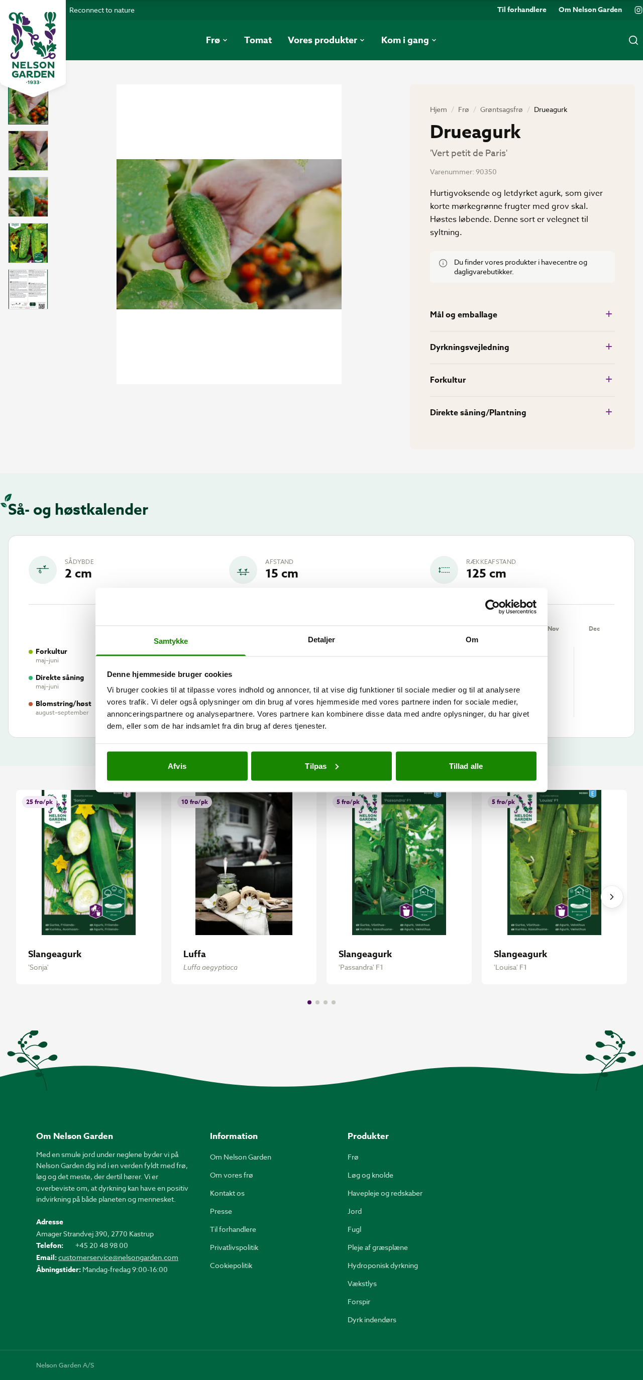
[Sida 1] (309, 1002)
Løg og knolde (370, 1175)
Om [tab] (472, 639)
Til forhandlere (522, 10)
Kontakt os (227, 1193)
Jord (355, 1211)
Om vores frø (231, 1175)
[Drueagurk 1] (28, 104)
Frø (463, 109)
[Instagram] (638, 10)
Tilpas (316, 765)
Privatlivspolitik (234, 1247)
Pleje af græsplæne (378, 1247)
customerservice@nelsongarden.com (118, 1257)
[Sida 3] (326, 1002)
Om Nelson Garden (590, 10)
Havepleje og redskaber (385, 1193)
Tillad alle (466, 765)
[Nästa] (612, 897)
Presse (221, 1211)
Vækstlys (362, 1283)
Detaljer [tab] (322, 639)
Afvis (177, 765)
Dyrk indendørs (372, 1319)
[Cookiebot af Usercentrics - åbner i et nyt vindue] (493, 606)
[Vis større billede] (229, 234)
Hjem (438, 109)
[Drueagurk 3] (28, 197)
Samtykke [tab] (171, 641)
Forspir (359, 1301)
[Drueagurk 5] (28, 289)
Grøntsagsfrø (501, 109)
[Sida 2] (317, 1002)
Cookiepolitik (231, 1265)
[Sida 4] (334, 1002)
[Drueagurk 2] (28, 151)
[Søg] (633, 40)
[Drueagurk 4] (28, 243)
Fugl (354, 1229)
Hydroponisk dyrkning (383, 1265)
